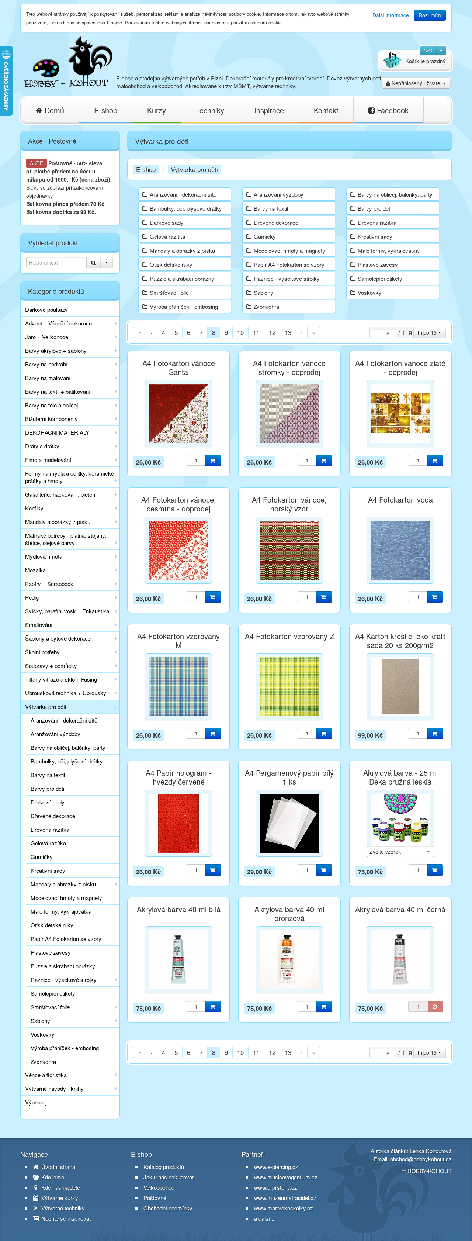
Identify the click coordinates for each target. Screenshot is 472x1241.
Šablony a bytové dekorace (58, 638)
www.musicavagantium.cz (285, 1177)
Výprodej (35, 1102)
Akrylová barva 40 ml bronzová (289, 914)
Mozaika (35, 570)
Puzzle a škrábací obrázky (63, 966)
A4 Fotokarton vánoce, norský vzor (289, 504)
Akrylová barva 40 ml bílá (179, 909)
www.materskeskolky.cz (283, 1208)
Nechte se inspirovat (65, 1218)
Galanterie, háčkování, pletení (61, 494)
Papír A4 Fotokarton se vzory (66, 938)
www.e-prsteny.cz (275, 1187)
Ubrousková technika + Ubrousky (65, 693)
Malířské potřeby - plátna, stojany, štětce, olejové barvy (65, 539)
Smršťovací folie (50, 1007)
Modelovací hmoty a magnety (66, 898)
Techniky (210, 110)
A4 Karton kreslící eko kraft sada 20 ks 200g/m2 (400, 640)
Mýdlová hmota (43, 556)
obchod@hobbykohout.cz (421, 1159)
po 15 (430, 332)
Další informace (390, 15)
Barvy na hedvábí (46, 364)
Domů (53, 110)
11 (256, 332)
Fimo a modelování (48, 459)
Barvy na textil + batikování (57, 391)
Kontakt (326, 110)
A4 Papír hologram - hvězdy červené (179, 777)
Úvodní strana (57, 1167)
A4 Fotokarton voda (400, 499)
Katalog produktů (163, 1167)
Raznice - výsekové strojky (64, 979)
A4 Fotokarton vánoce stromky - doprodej (289, 367)
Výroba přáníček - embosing (65, 1048)
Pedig (32, 597)
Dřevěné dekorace (53, 816)
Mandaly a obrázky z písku (57, 521)
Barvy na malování (47, 378)
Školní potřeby (42, 652)
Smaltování (38, 624)
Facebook (392, 110)
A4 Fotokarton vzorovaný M (178, 640)
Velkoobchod (158, 1187)
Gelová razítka (48, 843)
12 (272, 332)
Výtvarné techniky (62, 1208)
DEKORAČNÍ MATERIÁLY (57, 432)
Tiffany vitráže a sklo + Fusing (61, 679)
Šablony (40, 1020)
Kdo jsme (52, 1177)
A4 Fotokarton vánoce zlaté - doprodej (400, 367)
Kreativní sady (48, 870)
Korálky (34, 508)
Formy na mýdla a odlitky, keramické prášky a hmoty (69, 477)
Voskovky (43, 1034)
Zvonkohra (43, 1061)
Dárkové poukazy (46, 309)
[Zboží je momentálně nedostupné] (435, 1006)
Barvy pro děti (47, 788)
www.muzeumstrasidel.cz (285, 1198)
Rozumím (430, 15)
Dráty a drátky (42, 446)
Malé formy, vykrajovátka (61, 911)
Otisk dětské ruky (52, 925)
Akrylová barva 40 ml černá (400, 909)
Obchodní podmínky (167, 1208)
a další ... (265, 1218)
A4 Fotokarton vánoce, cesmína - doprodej (178, 504)
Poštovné (60, 163)
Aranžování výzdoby (55, 734)
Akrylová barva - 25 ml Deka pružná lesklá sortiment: (400, 781)
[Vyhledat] (93, 262)
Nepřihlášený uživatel (416, 83)
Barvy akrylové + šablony (56, 350)
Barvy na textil (48, 775)
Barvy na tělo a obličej (51, 405)
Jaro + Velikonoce (46, 337)
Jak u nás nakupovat (168, 1177)
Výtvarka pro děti (45, 706)
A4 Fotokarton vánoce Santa (178, 367)
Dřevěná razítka (50, 829)
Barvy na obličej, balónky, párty (68, 747)
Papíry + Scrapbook (49, 583)
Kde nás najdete (60, 1187)
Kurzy (156, 110)
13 (288, 332)
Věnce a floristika (46, 1075)
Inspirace (269, 110)
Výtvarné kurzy (59, 1198)
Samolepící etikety (53, 993)
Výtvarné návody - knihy (54, 1088)
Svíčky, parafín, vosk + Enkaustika (67, 611)
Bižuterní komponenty (51, 419)
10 (240, 332)
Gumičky (42, 857)
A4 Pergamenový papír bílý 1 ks (289, 777)
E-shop (105, 110)
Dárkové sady (48, 802)
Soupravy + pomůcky (51, 665)
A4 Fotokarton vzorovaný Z (289, 636)
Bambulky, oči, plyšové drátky (67, 761)
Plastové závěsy (51, 952)
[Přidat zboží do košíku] (213, 460)
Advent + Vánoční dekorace (58, 323)
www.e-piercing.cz (276, 1167)
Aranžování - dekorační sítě (64, 720)
